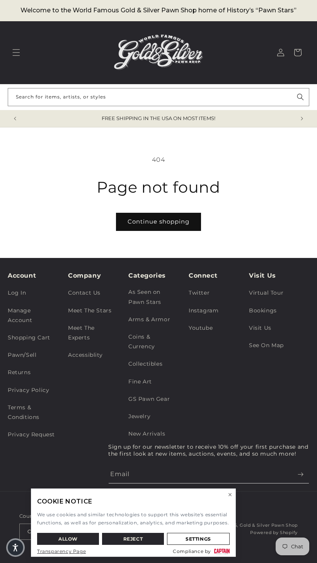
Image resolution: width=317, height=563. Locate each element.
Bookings (263, 310)
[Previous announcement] (15, 118)
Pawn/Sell (22, 354)
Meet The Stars (89, 310)
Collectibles (145, 363)
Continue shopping (158, 221)
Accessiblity (85, 354)
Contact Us (84, 292)
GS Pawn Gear (149, 398)
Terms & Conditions (23, 412)
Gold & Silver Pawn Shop (269, 525)
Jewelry (139, 416)
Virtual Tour (266, 292)
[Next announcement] (301, 118)
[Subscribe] (300, 474)
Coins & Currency (141, 341)
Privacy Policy (28, 390)
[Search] (300, 96)
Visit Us (260, 327)
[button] (16, 52)
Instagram (203, 310)
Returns (19, 372)
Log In (17, 292)
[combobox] (158, 97)
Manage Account (20, 315)
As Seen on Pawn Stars (144, 296)
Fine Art (140, 381)
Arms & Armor (149, 319)
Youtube (201, 327)
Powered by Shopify (274, 532)
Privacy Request (31, 434)
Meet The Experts (81, 332)
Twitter (199, 292)
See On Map (266, 345)
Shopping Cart (29, 337)
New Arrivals (146, 433)
